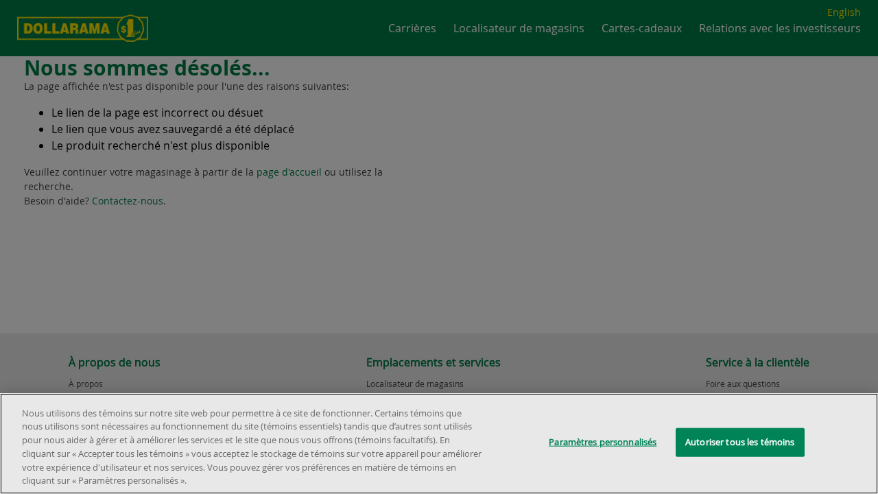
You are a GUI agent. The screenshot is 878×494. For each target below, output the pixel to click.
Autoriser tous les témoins (739, 442)
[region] (439, 443)
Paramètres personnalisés (602, 442)
